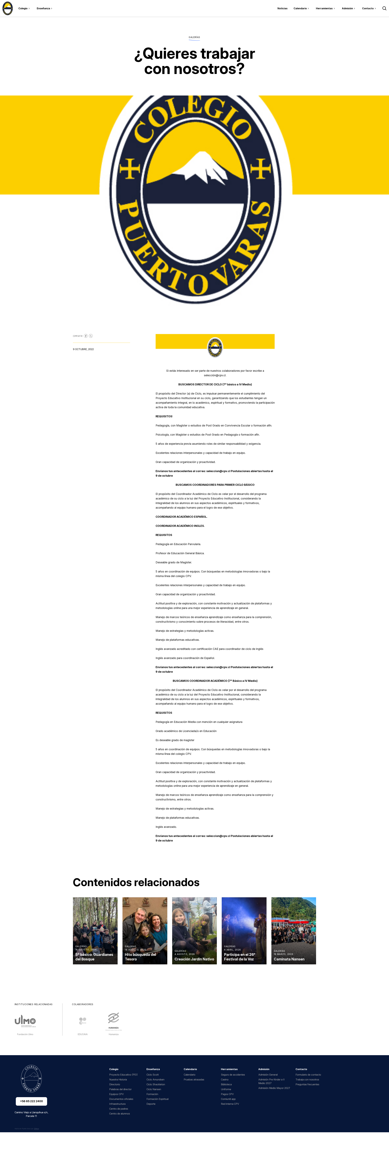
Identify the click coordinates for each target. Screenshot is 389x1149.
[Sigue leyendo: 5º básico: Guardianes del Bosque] (95, 931)
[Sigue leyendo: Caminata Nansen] (293, 931)
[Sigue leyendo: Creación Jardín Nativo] (194, 931)
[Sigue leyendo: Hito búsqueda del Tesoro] (144, 931)
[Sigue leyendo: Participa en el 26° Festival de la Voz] (244, 931)
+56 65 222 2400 (31, 1101)
